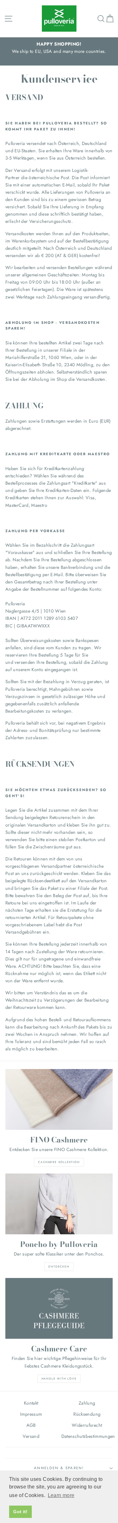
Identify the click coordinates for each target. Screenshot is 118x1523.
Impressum (31, 1414)
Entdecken (58, 1266)
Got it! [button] (20, 1511)
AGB (31, 1425)
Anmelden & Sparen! (59, 1467)
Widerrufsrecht (87, 1425)
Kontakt (31, 1403)
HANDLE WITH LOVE (59, 1378)
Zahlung (87, 1403)
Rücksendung (86, 1414)
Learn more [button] (61, 1495)
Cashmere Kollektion (59, 1162)
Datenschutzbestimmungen (87, 1436)
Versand (31, 1436)
